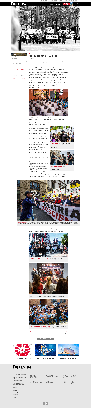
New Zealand (73, 376)
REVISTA (51, 4)
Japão (72, 374)
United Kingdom (74, 384)
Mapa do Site (15, 394)
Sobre (14, 396)
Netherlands (73, 375)
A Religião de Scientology (34, 377)
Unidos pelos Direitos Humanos (51, 374)
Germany (64, 377)
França (64, 381)
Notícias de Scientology (34, 378)
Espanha (72, 381)
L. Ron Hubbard (32, 375)
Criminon (47, 380)
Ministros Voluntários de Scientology (36, 382)
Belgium (64, 374)
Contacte (14, 397)
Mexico (64, 380)
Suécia (72, 382)
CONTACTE (57, 4)
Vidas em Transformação (33, 333)
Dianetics (31, 374)
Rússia (72, 380)
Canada (64, 375)
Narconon (48, 381)
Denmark (64, 378)
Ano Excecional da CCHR (18, 69)
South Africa (65, 376)
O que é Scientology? (33, 376)
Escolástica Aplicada (50, 382)
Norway (72, 377)
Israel (64, 383)
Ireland (64, 382)
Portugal (72, 378)
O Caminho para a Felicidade (51, 378)
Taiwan (72, 383)
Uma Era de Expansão (64, 333)
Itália (64, 384)
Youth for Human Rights (50, 375)
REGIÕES (65, 371)
